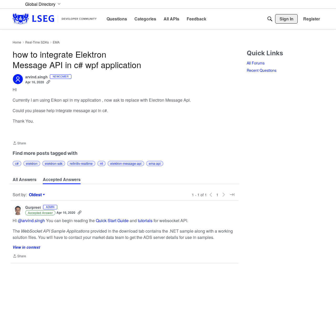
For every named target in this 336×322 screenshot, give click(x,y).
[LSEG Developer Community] (55, 18)
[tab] (24, 179)
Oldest (36, 195)
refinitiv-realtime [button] (81, 163)
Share (19, 143)
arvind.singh (36, 77)
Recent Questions (261, 70)
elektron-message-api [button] (125, 163)
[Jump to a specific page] (232, 194)
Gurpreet (33, 207)
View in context (26, 247)
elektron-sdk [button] (53, 163)
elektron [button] (32, 163)
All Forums (256, 63)
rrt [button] (101, 163)
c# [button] (17, 163)
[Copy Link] (48, 82)
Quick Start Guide (112, 220)
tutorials (145, 220)
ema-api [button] (155, 163)
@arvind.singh (31, 220)
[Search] (270, 19)
